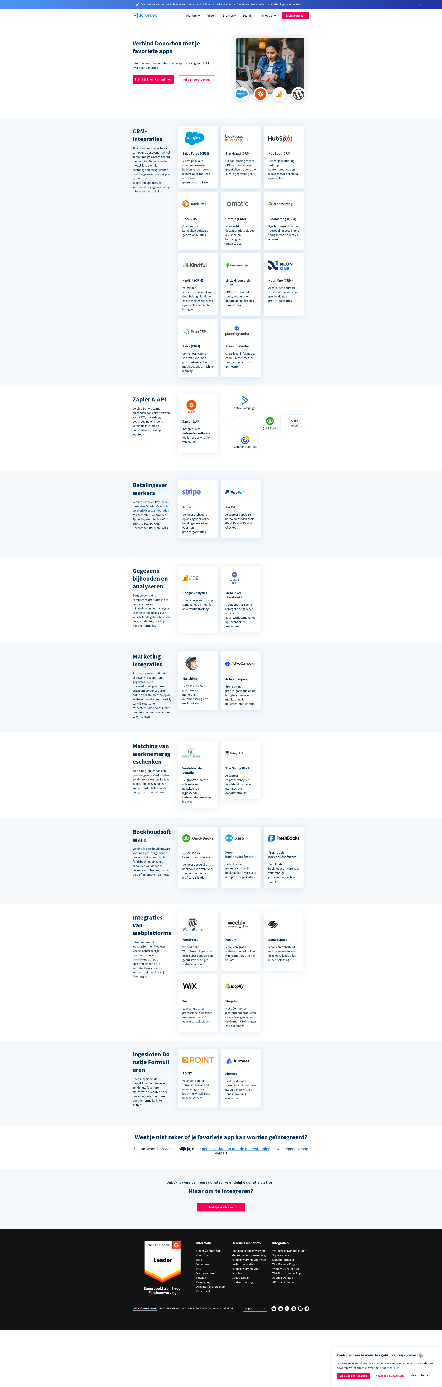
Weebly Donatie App (285, 1268)
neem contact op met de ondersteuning (236, 1148)
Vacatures (202, 1264)
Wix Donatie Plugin (284, 1264)
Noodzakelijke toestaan (390, 1375)
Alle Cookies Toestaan (353, 1375)
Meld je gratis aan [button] (221, 1207)
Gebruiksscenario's (246, 1243)
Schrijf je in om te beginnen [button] (153, 79)
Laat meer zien (389, 1368)
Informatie (204, 1243)
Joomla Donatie (282, 1277)
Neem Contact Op (208, 1250)
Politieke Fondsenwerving (248, 1250)
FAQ (198, 1268)
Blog (199, 1259)
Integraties (280, 1243)
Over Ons (202, 1255)
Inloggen (267, 15)
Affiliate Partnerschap (210, 1286)
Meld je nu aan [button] (295, 15)
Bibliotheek (203, 1291)
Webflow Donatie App (286, 1273)
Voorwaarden (205, 1273)
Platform (192, 15)
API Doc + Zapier (283, 1282)
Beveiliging (203, 1282)
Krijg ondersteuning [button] (196, 80)
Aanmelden (294, 4)
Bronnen (228, 15)
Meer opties (418, 1375)
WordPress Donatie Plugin (289, 1250)
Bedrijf (247, 15)
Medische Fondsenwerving (249, 1255)
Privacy (201, 1277)
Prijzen (210, 15)
